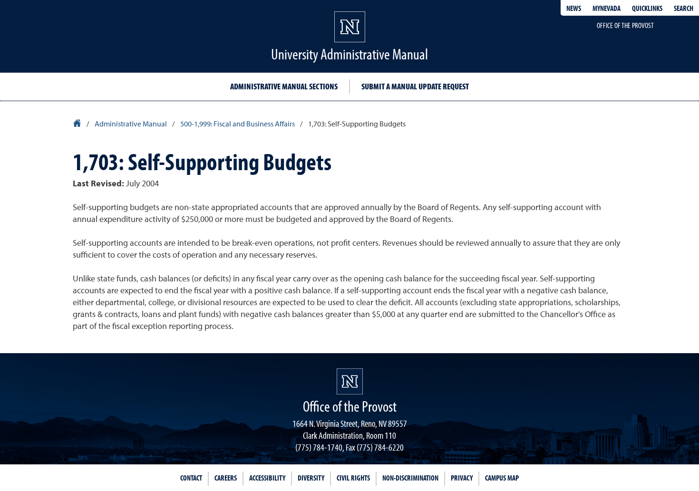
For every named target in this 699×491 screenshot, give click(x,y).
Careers (225, 477)
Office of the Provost (625, 25)
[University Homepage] (78, 124)
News (573, 8)
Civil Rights (353, 477)
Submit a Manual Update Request (415, 86)
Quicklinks (647, 8)
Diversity (311, 477)
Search (683, 8)
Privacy (462, 477)
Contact (191, 477)
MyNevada (606, 8)
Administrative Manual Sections (284, 86)
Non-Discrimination (410, 477)
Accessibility (267, 477)
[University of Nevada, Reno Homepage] (350, 381)
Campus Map (502, 477)
